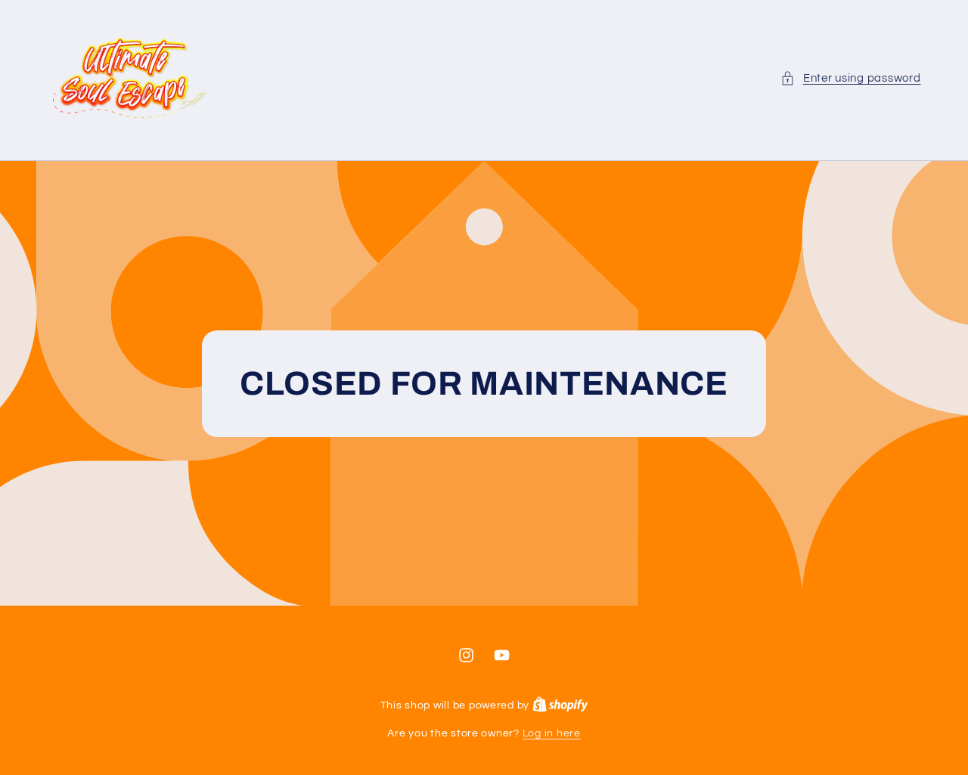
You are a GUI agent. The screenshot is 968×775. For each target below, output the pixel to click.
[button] (850, 78)
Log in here (552, 733)
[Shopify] (560, 705)
